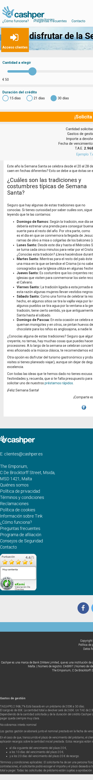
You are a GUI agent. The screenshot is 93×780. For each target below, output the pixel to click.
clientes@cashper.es (23, 453)
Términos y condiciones (22, 497)
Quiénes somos (14, 484)
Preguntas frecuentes (50, 21)
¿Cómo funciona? (15, 21)
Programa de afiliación (20, 534)
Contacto (78, 21)
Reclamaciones (14, 503)
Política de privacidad (20, 491)
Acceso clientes (15, 47)
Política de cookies (17, 509)
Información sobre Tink (21, 515)
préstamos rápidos (59, 383)
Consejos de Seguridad (21, 540)
